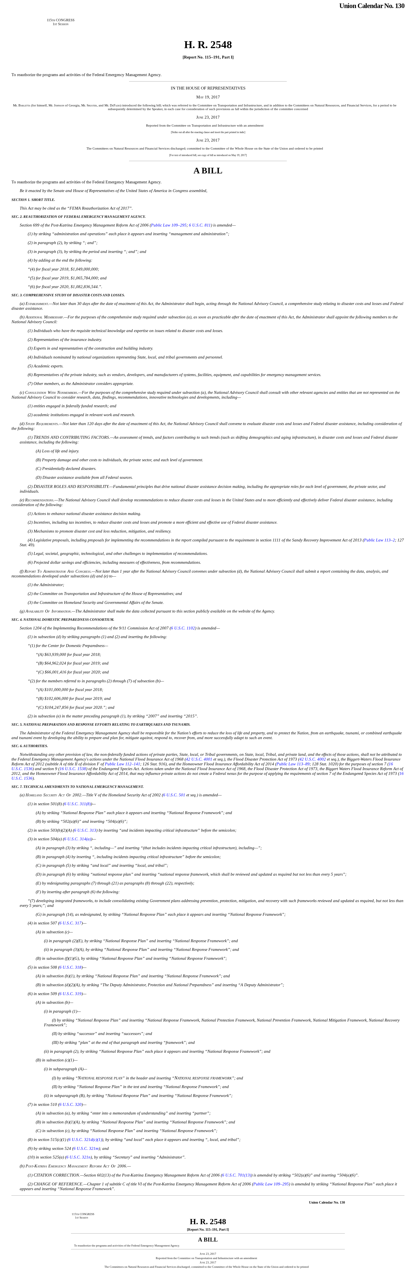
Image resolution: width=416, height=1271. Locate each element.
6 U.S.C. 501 (174, 795)
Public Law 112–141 (122, 764)
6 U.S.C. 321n (78, 1157)
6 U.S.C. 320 (70, 1104)
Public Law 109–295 (169, 225)
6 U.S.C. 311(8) (77, 804)
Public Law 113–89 (293, 764)
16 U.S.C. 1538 (73, 768)
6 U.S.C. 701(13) (236, 1175)
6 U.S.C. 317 (70, 923)
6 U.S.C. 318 (70, 967)
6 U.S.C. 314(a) (77, 839)
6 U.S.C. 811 (200, 225)
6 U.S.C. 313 (85, 830)
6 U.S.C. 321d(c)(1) (85, 1139)
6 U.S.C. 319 (70, 993)
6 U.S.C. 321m (86, 1148)
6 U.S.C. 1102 (183, 628)
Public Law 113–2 (379, 540)
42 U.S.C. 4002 (312, 759)
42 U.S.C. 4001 (199, 759)
